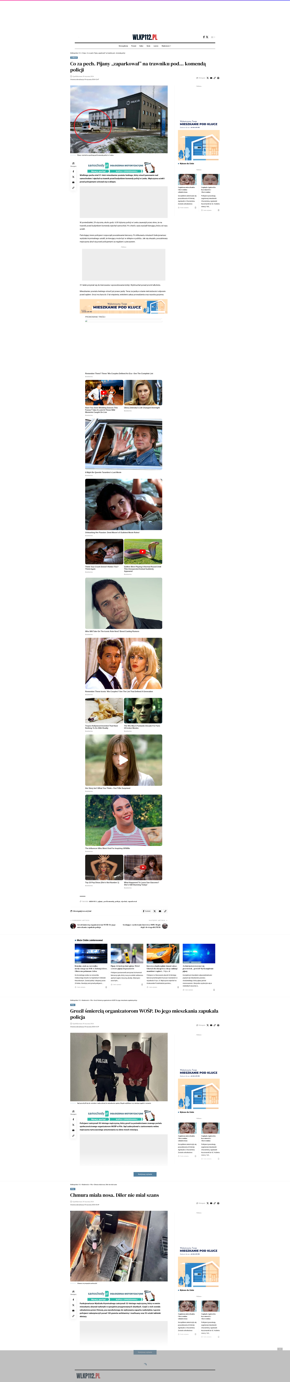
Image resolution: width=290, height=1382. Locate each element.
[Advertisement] (68, 16)
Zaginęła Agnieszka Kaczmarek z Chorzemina (208, 189)
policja (117, 901)
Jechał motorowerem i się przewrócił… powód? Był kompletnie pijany (198, 968)
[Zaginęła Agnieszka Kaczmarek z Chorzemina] (210, 179)
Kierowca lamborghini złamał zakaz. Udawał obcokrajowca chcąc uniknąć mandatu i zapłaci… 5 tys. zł (162, 968)
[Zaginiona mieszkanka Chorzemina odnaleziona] (187, 179)
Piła (72, 1005)
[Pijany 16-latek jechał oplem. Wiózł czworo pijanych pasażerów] (127, 953)
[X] (207, 37)
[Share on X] (207, 78)
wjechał (124, 901)
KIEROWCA (93, 901)
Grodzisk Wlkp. (196, 962)
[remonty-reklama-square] (199, 139)
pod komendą (109, 901)
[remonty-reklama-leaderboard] (124, 306)
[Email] (211, 78)
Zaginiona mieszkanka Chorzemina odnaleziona (186, 189)
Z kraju (74, 57)
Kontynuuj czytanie (145, 1174)
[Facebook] (204, 37)
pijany (100, 901)
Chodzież (186, 962)
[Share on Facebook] (73, 171)
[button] (76, 37)
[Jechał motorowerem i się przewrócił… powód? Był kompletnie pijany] (199, 953)
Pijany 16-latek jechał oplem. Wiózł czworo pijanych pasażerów (125, 967)
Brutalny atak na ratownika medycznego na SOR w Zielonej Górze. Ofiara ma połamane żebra (91, 968)
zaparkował (132, 901)
